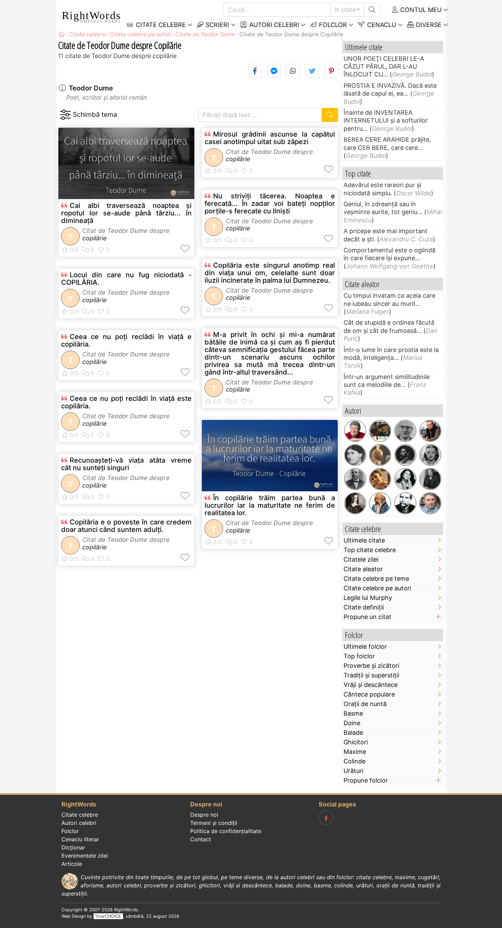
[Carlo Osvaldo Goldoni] (380, 455)
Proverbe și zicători (371, 665)
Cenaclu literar (80, 839)
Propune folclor (366, 780)
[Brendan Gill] (380, 430)
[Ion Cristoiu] (430, 430)
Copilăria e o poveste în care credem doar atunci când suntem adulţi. (126, 526)
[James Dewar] (355, 479)
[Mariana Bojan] (380, 479)
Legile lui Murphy (368, 597)
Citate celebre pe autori (377, 588)
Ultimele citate (364, 540)
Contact (200, 839)
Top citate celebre (370, 549)
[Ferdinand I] (405, 455)
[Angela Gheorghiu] (405, 479)
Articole (71, 863)
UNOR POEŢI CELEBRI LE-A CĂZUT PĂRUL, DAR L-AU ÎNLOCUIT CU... (384, 66)
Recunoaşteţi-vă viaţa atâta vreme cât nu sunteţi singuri (126, 464)
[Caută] (372, 10)
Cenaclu (380, 24)
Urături (353, 770)
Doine (352, 723)
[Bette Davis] (430, 455)
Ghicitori (356, 742)
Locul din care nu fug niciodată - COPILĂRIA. (126, 278)
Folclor (332, 24)
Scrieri (216, 24)
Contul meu (420, 9)
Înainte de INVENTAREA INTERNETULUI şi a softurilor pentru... (386, 120)
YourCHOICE (108, 916)
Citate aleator (363, 569)
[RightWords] (61, 34)
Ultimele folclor (365, 646)
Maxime (355, 751)
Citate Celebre (160, 24)
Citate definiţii (364, 607)
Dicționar (73, 847)
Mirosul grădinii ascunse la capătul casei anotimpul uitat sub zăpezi (270, 138)
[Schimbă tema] (65, 115)
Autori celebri (273, 24)
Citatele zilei (361, 559)
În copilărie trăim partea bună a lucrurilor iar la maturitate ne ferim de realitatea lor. (270, 505)
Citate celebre (79, 814)
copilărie (94, 238)
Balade (353, 732)
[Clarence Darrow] (430, 479)
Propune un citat (367, 616)
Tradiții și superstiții (371, 675)
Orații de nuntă (365, 703)
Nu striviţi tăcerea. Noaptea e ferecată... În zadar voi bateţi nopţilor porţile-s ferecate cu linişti (270, 203)
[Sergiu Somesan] (430, 503)
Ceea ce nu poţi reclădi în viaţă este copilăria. (126, 402)
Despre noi (204, 814)
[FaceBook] (326, 818)
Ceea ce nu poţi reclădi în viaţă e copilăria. (126, 340)
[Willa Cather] (355, 455)
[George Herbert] (355, 503)
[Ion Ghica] (405, 503)
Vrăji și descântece (371, 684)
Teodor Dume (91, 88)
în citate (345, 9)
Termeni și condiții (213, 822)
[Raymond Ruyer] (405, 430)
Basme (353, 713)
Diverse (428, 24)
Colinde (354, 761)
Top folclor (359, 656)
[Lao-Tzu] (380, 503)
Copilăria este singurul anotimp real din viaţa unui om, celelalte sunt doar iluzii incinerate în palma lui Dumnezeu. (270, 272)
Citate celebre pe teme (376, 578)
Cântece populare (369, 694)
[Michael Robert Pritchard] (355, 430)
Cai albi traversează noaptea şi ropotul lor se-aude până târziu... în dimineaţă (126, 213)
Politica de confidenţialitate (225, 831)
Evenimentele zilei (84, 855)
